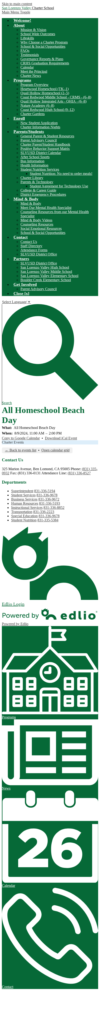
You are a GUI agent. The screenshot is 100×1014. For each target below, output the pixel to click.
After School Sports (35, 157)
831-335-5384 (47, 520)
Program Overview (34, 85)
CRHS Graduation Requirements (44, 63)
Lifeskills (27, 38)
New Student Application (39, 123)
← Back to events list (20, 450)
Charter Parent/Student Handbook (45, 144)
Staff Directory (31, 246)
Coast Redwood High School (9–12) (47, 110)
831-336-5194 (44, 491)
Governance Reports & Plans (41, 59)
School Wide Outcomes (37, 34)
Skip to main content (17, 4)
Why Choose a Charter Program (44, 42)
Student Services (23, 495)
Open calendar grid (55, 450)
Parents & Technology (36, 182)
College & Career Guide (38, 190)
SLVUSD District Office (38, 254)
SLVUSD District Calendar (40, 153)
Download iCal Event (61, 438)
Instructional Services (27, 508)
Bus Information (32, 161)
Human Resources (24, 503)
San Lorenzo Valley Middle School (46, 272)
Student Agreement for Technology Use (59, 186)
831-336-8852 (53, 508)
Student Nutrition (24, 520)
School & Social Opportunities (42, 46)
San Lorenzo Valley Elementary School (49, 276)
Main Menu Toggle (16, 12)
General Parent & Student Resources (47, 136)
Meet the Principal (33, 71)
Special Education (24, 516)
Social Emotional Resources (41, 228)
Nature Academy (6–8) (37, 105)
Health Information (34, 165)
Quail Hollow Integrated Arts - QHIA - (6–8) (53, 101)
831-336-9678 (47, 495)
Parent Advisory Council (38, 140)
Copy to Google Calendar (21, 438)
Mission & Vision (33, 30)
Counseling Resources (36, 224)
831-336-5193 (49, 503)
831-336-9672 (48, 499)
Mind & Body (30, 203)
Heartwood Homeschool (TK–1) (44, 89)
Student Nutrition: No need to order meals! (61, 174)
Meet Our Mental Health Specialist (45, 208)
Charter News (30, 76)
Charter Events (13, 442)
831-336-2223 (43, 512)
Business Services (24, 499)
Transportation (21, 512)
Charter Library (31, 178)
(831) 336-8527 (79, 473)
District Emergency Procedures (43, 194)
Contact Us (28, 242)
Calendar (27, 67)
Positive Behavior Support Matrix (45, 149)
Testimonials (29, 55)
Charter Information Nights (40, 127)
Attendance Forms (33, 250)
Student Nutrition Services (39, 169)
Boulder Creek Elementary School (45, 280)
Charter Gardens (32, 114)
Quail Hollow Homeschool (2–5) (44, 93)
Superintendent (22, 491)
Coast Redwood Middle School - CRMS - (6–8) (55, 97)
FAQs (24, 51)
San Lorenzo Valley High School (44, 267)
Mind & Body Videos (36, 220)
